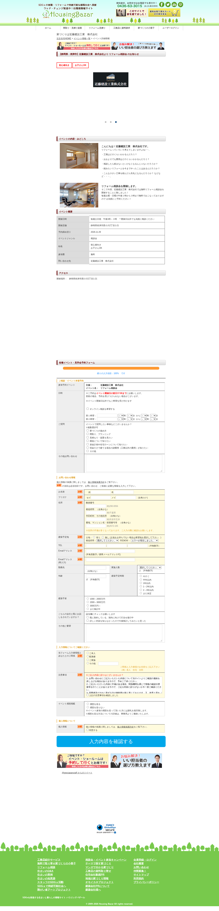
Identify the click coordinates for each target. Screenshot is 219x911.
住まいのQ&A (45, 871)
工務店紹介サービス (48, 859)
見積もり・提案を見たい (101, 437)
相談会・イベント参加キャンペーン (105, 859)
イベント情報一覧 (82, 38)
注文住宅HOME (64, 38)
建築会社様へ (93, 889)
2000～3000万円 (97, 602)
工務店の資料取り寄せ (98, 871)
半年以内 (146, 580)
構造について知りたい (100, 441)
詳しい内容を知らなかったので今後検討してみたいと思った (117, 621)
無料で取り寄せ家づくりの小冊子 (56, 863)
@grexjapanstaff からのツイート (77, 773)
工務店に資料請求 (121, 28)
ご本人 (92, 653)
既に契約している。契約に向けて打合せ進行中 (111, 617)
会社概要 (139, 863)
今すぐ (145, 576)
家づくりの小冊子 (146, 28)
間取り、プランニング (100, 434)
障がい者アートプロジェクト (54, 889)
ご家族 (92, 660)
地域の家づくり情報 (97, 878)
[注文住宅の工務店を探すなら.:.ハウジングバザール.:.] (67, 18)
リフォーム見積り (97, 28)
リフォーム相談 (46, 867)
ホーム (48, 28)
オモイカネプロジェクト (99, 882)
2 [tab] (111, 122)
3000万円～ (95, 606)
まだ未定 (146, 593)
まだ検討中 (94, 609)
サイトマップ (141, 874)
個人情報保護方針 (96, 482)
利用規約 (139, 878)
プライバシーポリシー (146, 882)
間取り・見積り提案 (72, 28)
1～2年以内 (148, 586)
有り (98, 537)
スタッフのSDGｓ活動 (50, 882)
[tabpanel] (66, 79)
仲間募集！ (140, 871)
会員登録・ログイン (145, 859)
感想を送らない (97, 707)
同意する (93, 730)
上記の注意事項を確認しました (103, 695)
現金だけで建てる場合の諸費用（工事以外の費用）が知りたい (118, 448)
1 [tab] (105, 122)
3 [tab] (116, 122)
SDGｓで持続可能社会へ (51, 886)
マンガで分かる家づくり (99, 867)
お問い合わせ (141, 867)
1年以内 (146, 583)
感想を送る (94, 704)
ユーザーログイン (170, 28)
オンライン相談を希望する (102, 409)
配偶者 (92, 656)
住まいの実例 (45, 874)
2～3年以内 (148, 590)
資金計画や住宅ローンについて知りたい (108, 444)
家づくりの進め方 (97, 431)
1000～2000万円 (97, 599)
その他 (92, 451)
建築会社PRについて (97, 886)
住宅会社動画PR (95, 874)
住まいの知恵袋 (46, 878)
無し (106, 537)
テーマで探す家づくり (98, 863)
